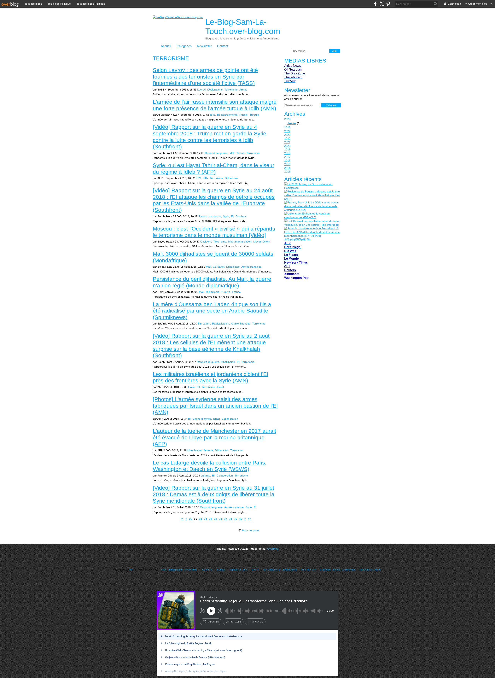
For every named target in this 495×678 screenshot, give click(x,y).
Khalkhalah (228, 361)
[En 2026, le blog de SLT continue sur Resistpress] (312, 186)
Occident (205, 241)
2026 (287, 118)
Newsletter (204, 46)
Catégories (184, 46)
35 (215, 518)
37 (225, 518)
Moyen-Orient (261, 241)
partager (235, 622)
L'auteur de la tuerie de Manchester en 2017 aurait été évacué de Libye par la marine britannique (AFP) (214, 437)
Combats (241, 216)
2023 (287, 134)
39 (235, 518)
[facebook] (375, 4)
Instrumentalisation (239, 241)
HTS (198, 178)
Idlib (212, 114)
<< (181, 518)
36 (220, 518)
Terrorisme (231, 89)
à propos (258, 622)
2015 (287, 164)
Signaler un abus (238, 569)
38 (230, 518)
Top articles (207, 569)
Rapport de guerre (216, 153)
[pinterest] (388, 4)
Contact (222, 46)
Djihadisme (212, 291)
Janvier (291, 123)
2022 (287, 138)
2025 (287, 127)
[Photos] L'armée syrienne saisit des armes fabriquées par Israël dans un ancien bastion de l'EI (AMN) (215, 405)
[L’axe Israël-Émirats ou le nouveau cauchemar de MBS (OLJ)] (312, 215)
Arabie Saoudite (240, 323)
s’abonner (213, 622)
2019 (287, 149)
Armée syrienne (234, 507)
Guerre (225, 291)
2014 (287, 167)
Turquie (254, 114)
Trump (240, 153)
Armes (243, 89)
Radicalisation (220, 323)
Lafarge (205, 475)
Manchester (194, 450)
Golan (191, 387)
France (236, 291)
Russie (243, 114)
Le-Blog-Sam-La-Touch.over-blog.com (242, 26)
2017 (287, 156)
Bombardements (227, 114)
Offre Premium (308, 569)
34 (210, 518)
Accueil (166, 46)
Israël (220, 387)
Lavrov (201, 89)
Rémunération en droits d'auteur (280, 569)
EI (232, 216)
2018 (287, 153)
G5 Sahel (218, 266)
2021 (287, 142)
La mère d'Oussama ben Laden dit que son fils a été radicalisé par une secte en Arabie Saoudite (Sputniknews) (212, 310)
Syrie (226, 216)
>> (249, 518)
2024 (287, 131)
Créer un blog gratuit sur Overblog (179, 569)
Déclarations (215, 89)
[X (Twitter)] (381, 4)
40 (240, 518)
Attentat (208, 450)
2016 (287, 160)
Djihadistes (231, 178)
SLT (131, 569)
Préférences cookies (370, 569)
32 (200, 518)
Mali (208, 266)
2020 (287, 145)
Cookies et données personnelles (337, 569)
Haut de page (250, 530)
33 (205, 518)
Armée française (251, 266)
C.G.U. (255, 569)
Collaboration (230, 418)
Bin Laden (204, 323)
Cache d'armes (202, 418)
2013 (287, 171)
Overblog (272, 548)
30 (190, 518)
